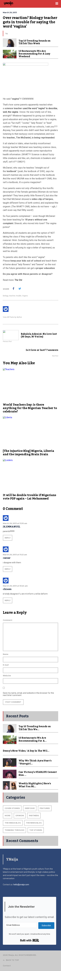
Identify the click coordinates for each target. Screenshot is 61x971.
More (7, 815)
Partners (34, 815)
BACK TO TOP (12, 960)
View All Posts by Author (12, 317)
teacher (12, 296)
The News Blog (34, 823)
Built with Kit (29, 940)
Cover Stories (12, 808)
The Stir (18, 280)
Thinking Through (14, 830)
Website (7, 676)
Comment (7, 620)
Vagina (25, 296)
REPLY (7, 538)
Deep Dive (30, 808)
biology (5, 296)
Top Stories (35, 830)
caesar (6, 558)
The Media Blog (13, 823)
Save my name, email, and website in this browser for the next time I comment (28, 694)
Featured (45, 808)
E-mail (6, 665)
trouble (18, 296)
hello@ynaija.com (21, 884)
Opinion (19, 815)
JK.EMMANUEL (11, 526)
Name (5, 654)
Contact (7, 966)
